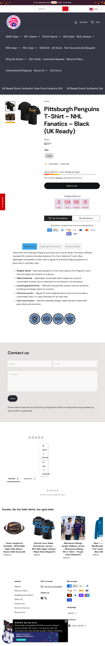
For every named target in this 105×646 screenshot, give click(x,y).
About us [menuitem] (39, 70)
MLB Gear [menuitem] (69, 36)
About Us (18, 599)
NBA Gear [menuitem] (11, 48)
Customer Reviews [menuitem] (54, 59)
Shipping (59, 178)
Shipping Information (23, 595)
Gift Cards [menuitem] (35, 59)
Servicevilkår (14, 410)
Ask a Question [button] (45, 470)
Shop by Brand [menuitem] (14, 59)
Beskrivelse (29, 246)
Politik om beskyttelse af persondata (74, 407)
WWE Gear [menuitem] (12, 36)
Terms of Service (22, 608)
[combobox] (94, 9)
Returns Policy (21, 590)
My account (19, 612)
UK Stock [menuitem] (57, 48)
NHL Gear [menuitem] (28, 48)
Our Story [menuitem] (55, 70)
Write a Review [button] (45, 454)
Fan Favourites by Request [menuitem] (79, 48)
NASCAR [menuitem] (45, 48)
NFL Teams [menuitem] (30, 36)
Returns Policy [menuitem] (75, 59)
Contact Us (19, 603)
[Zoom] (29, 113)
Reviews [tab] (11, 478)
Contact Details (72, 246)
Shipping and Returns (50, 246)
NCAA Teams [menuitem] (49, 36)
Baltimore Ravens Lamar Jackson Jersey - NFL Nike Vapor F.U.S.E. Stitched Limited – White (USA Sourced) (25, 636)
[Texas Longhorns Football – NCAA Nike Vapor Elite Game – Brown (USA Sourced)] (14, 528)
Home (46, 101)
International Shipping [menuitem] (19, 70)
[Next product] (101, 540)
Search (17, 586)
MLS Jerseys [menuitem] (84, 36)
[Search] (65, 9)
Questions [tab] (28, 478)
